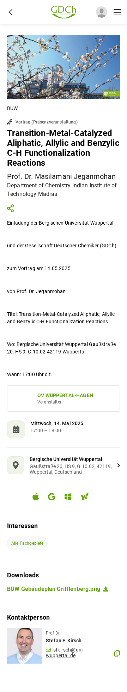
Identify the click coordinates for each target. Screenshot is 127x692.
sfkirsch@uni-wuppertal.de (65, 652)
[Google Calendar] (54, 497)
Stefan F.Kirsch (63, 640)
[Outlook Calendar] (71, 497)
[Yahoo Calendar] (87, 497)
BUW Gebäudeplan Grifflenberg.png (53, 589)
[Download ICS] (38, 496)
